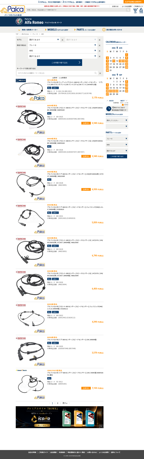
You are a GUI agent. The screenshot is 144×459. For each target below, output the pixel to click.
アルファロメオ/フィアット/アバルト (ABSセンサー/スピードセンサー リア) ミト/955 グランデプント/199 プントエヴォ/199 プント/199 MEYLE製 (74, 83)
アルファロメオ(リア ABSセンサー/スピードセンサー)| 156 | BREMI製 (72, 339)
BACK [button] (111, 100)
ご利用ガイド (138, 6)
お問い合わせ (92, 452)
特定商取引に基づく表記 (76, 452)
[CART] (135, 9)
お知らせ (115, 6)
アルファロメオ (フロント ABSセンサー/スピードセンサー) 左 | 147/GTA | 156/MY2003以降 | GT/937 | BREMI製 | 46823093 (75, 241)
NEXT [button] (122, 100)
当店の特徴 (32, 452)
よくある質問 (127, 6)
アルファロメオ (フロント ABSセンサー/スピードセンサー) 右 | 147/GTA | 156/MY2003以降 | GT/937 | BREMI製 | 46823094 (75, 274)
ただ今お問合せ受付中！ (133, 2)
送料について (115, 452)
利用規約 (62, 452)
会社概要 (53, 452)
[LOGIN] (141, 9)
